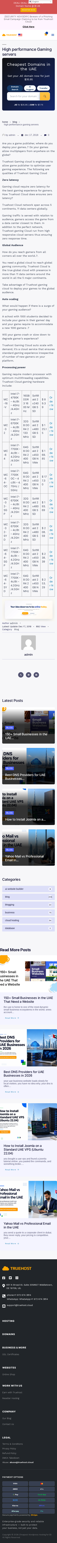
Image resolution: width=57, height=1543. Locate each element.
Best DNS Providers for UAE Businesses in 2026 (24, 1073)
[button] (20, 35)
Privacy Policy (9, 1448)
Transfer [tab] (43, 88)
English (35, 2)
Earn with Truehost (12, 1392)
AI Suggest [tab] (30, 88)
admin (12, 135)
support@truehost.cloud (20, 1305)
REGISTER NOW (28, 10)
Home (5, 122)
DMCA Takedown (10, 1458)
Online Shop (8, 1374)
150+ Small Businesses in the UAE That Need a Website (28, 999)
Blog (15, 122)
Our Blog (6, 1418)
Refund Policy (9, 1453)
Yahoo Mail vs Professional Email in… (24, 858)
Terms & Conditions (12, 1444)
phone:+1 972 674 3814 (19, 1295)
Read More (10, 1018)
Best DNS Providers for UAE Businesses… (25, 777)
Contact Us (8, 1424)
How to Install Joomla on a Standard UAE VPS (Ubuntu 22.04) (23, 1149)
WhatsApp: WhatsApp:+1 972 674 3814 (27, 1299)
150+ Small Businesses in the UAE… (26, 736)
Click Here (28, 26)
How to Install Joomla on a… (25, 819)
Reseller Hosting (10, 1398)
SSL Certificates (10, 1354)
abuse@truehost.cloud (21, 1462)
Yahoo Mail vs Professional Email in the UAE (27, 1225)
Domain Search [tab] (15, 88)
